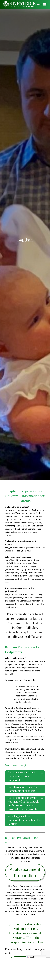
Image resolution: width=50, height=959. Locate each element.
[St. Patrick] (19, 4)
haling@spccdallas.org (26, 637)
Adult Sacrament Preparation (25, 872)
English (32, 957)
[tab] (25, 776)
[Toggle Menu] (44, 4)
